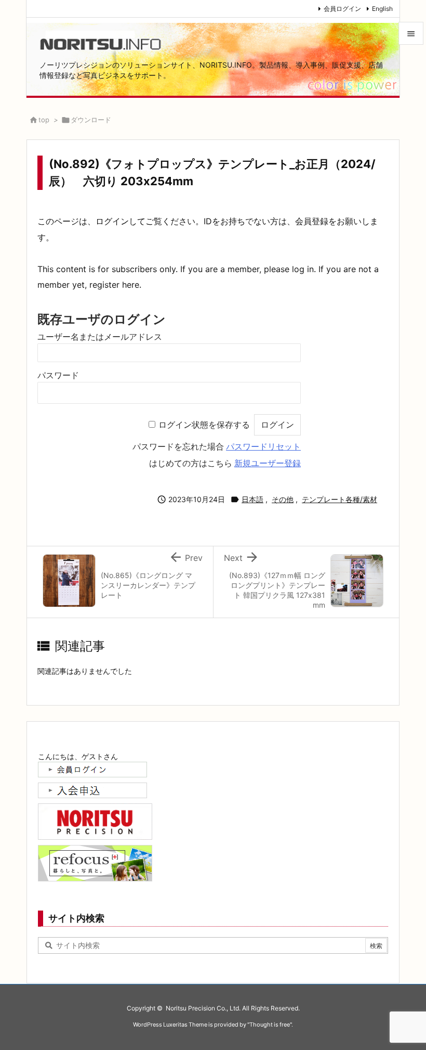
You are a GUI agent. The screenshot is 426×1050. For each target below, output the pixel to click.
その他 (283, 499)
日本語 (252, 499)
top (43, 120)
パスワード (58, 375)
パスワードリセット (263, 446)
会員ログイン (342, 8)
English (382, 8)
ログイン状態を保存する (204, 424)
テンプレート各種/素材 (339, 499)
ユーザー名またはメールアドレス (99, 336)
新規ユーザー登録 (267, 463)
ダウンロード (91, 120)
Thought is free (269, 1024)
